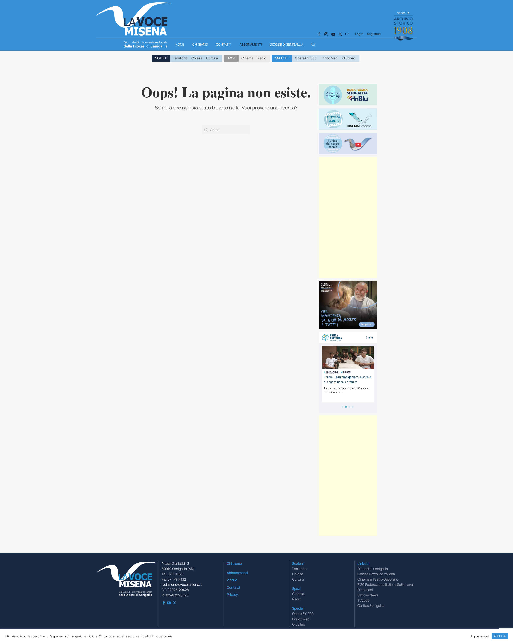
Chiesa (196, 58)
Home (179, 44)
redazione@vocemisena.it (182, 584)
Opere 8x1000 (305, 58)
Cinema (247, 58)
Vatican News (367, 595)
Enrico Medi (329, 58)
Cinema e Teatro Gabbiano (377, 579)
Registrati (374, 34)
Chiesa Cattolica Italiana (376, 574)
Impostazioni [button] (480, 636)
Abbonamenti (251, 44)
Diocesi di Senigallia (286, 44)
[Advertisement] (348, 217)
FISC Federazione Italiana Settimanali (385, 584)
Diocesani (365, 589)
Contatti (224, 44)
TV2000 (363, 600)
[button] (313, 44)
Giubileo (348, 58)
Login (359, 34)
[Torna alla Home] (133, 18)
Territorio (180, 58)
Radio (261, 58)
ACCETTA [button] (500, 636)
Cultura (212, 58)
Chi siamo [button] (200, 44)
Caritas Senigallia (370, 605)
